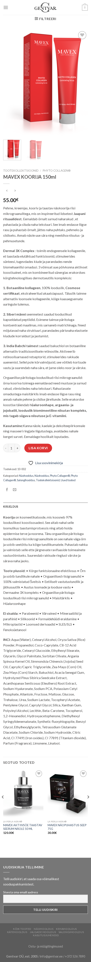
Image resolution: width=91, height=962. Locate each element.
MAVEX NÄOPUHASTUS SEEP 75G (67, 827)
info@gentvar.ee (51, 956)
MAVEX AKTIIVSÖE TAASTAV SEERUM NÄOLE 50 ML (22, 827)
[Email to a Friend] (14, 489)
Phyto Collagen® (57, 170)
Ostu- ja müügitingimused (45, 946)
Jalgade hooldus (43, 932)
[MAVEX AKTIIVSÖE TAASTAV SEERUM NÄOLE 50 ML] (23, 793)
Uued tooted (68, 480)
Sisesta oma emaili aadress (20, 892)
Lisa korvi (38, 448)
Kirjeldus (10, 506)
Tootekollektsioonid (21, 170)
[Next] (81, 83)
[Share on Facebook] (7, 489)
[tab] (45, 506)
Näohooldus (26, 475)
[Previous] (10, 83)
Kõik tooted (22, 928)
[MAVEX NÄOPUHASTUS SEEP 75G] (68, 793)
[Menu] (5, 7)
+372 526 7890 (75, 956)
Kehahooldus (66, 928)
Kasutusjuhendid (46, 935)
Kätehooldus (17, 932)
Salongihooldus (26, 480)
